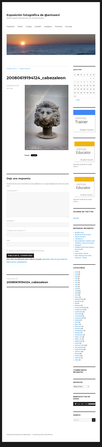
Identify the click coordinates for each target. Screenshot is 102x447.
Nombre (11, 221)
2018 (76, 291)
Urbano (77, 356)
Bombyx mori (79, 232)
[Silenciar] (89, 404)
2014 (76, 284)
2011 (76, 278)
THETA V (78, 351)
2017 (76, 289)
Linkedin (37, 27)
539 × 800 (10, 88)
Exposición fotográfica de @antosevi (33, 15)
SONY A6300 (79, 349)
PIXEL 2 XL (78, 337)
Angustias (78, 245)
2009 (76, 274)
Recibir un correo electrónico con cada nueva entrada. (26, 250)
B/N (76, 303)
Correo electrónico (16, 231)
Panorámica (79, 335)
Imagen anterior (12, 68)
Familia (77, 320)
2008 (76, 272)
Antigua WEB (79, 299)
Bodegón (78, 305)
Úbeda (77, 354)
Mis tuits (76, 218)
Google (29, 27)
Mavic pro (78, 326)
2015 (76, 287)
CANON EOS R (79, 310)
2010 (76, 276)
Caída (77, 251)
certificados (79, 312)
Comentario (12, 191)
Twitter (20, 27)
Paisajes (77, 333)
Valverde (78, 358)
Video (77, 360)
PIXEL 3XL (78, 339)
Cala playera (79, 239)
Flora (76, 322)
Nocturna (78, 328)
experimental (79, 318)
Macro (77, 324)
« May (78, 100)
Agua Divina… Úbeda (81, 253)
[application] (84, 404)
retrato (77, 343)
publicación (78, 341)
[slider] (92, 404)
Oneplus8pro (79, 330)
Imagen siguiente (24, 68)
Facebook (10, 27)
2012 (76, 280)
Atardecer (78, 301)
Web (8, 240)
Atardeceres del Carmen (83, 235)
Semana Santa (79, 345)
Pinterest (58, 27)
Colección (78, 314)
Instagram (48, 27)
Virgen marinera (80, 237)
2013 (76, 282)
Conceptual (78, 316)
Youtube (68, 27)
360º (76, 295)
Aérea (77, 297)
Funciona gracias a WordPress (42, 434)
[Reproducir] (76, 404)
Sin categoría (79, 347)
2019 (76, 293)
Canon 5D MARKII (80, 307)
